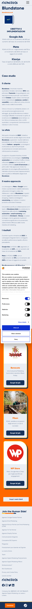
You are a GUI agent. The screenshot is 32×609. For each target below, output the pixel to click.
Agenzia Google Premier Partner (12, 517)
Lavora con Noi (6, 576)
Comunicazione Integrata (10, 537)
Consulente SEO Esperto (9, 540)
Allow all (16, 327)
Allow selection (16, 333)
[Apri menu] (27, 2)
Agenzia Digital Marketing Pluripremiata (14, 558)
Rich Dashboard (7, 569)
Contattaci (10, 605)
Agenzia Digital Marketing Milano (12, 561)
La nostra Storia (7, 551)
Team (3, 554)
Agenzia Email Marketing (9, 521)
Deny (16, 339)
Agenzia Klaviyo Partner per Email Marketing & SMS (15, 525)
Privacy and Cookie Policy (10, 572)
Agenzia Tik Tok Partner (9, 530)
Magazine (5, 544)
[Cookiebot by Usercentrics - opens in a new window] (22, 268)
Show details (22, 322)
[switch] (27, 304)
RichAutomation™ (7, 565)
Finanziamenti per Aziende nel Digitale (14, 547)
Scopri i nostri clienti (16, 499)
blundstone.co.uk (7, 12)
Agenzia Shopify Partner (9, 533)
